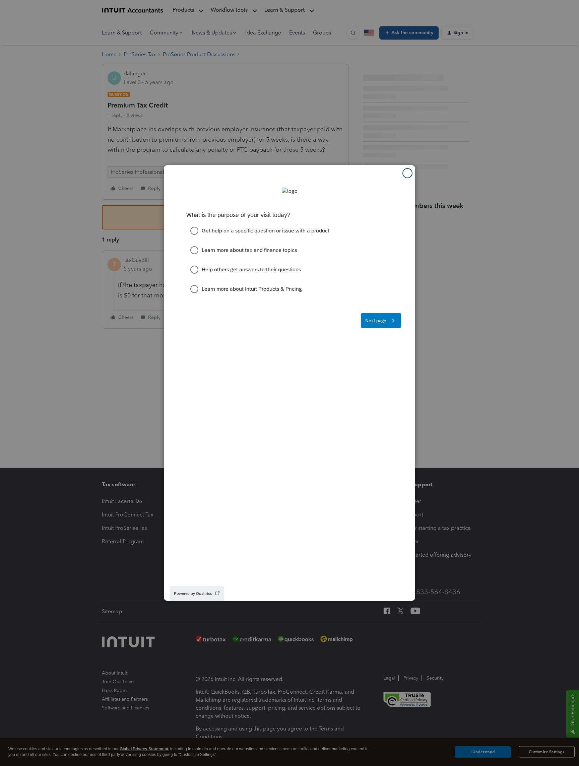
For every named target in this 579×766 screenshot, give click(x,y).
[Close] (407, 173)
